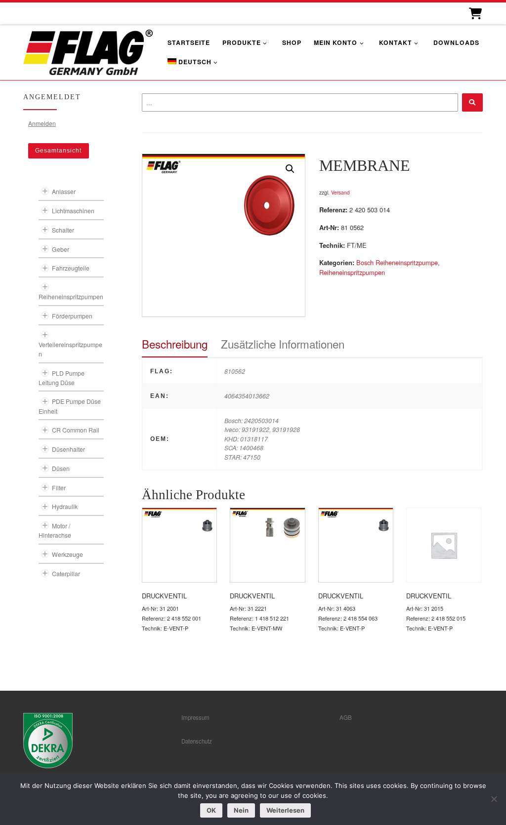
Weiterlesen (285, 810)
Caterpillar (66, 573)
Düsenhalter (68, 449)
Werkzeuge (67, 554)
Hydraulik (65, 506)
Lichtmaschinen (73, 210)
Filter (59, 487)
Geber (60, 249)
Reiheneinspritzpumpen (352, 272)
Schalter (63, 230)
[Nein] (494, 799)
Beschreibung (175, 344)
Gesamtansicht (58, 150)
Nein (241, 810)
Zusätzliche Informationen (282, 344)
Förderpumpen (72, 316)
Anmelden (42, 123)
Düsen (61, 468)
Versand (340, 192)
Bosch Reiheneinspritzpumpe (397, 262)
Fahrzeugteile (70, 268)
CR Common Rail (75, 430)
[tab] (175, 344)
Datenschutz (196, 741)
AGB (345, 717)
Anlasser (64, 191)
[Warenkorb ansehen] (474, 13)
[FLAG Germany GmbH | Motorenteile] (88, 51)
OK (211, 810)
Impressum (195, 717)
